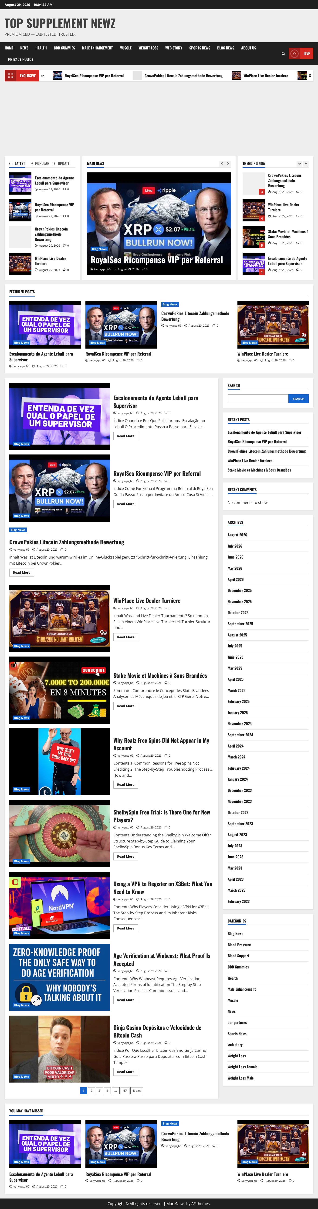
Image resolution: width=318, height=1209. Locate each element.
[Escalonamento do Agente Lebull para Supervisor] (45, 325)
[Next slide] (228, 164)
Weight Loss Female (242, 1066)
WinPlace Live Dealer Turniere (232, 75)
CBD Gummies (64, 48)
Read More (127, 436)
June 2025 (235, 657)
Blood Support (238, 955)
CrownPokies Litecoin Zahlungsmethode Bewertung (150, 75)
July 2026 (235, 546)
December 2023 (240, 790)
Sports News (199, 48)
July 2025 (235, 646)
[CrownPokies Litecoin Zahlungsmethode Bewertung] (159, 223)
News (24, 48)
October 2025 (238, 612)
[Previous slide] (222, 164)
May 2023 (235, 868)
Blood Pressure (239, 944)
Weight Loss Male (241, 1078)
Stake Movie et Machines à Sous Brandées (254, 210)
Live (307, 53)
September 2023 (240, 823)
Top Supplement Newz (60, 22)
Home (9, 48)
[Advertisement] (159, 116)
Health (41, 48)
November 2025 (240, 601)
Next (137, 1090)
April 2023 (236, 879)
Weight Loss (148, 48)
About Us (248, 48)
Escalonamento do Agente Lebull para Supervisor (20, 183)
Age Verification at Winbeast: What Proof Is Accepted (59, 977)
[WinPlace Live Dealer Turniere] (273, 325)
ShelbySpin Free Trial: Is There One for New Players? (59, 833)
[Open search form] (283, 53)
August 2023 (237, 834)
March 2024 (236, 757)
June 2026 (236, 557)
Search (234, 385)
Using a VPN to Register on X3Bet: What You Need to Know (59, 905)
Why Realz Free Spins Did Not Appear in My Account (59, 762)
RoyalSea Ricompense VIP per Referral (61, 75)
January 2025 (238, 712)
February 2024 (239, 768)
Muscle (126, 48)
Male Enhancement (97, 48)
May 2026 (235, 568)
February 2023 (239, 901)
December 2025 (240, 590)
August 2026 (237, 535)
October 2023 (238, 812)
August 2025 (237, 635)
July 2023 (235, 846)
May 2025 (235, 668)
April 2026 (236, 579)
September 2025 (240, 623)
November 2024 (240, 723)
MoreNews (175, 1203)
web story (173, 48)
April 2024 (236, 746)
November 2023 (240, 801)
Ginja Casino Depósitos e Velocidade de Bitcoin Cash (59, 1049)
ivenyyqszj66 (102, 269)
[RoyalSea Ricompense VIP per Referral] (121, 325)
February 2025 (239, 701)
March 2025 (236, 690)
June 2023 (235, 857)
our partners (237, 1022)
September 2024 (240, 734)
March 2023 (236, 890)
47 (125, 1090)
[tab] (20, 164)
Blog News (225, 48)
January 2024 (238, 779)
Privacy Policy (20, 59)
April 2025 (236, 679)
